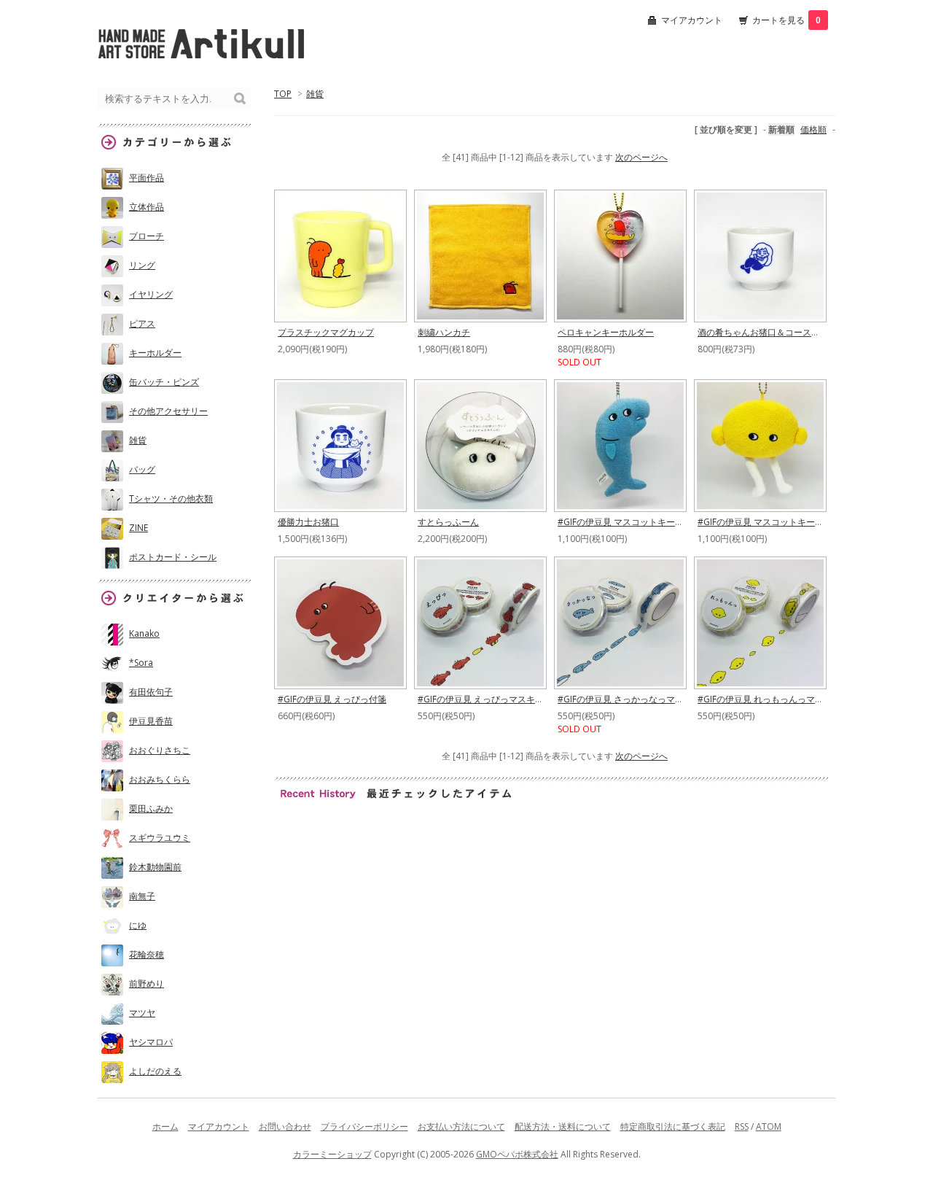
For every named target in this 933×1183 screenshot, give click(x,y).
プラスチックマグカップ (326, 332)
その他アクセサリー (168, 411)
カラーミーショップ (332, 1154)
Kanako (144, 633)
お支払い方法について (461, 1126)
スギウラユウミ (159, 837)
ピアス (142, 323)
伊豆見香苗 (151, 721)
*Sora (141, 662)
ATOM (768, 1126)
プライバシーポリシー (364, 1126)
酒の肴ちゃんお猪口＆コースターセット (776, 332)
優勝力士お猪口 (308, 522)
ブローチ (146, 236)
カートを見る (786, 20)
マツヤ (142, 1012)
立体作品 (146, 207)
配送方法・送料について (563, 1126)
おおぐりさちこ (159, 750)
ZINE (138, 527)
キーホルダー (155, 352)
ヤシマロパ (151, 1042)
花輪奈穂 (146, 954)
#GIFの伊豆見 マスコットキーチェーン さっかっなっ (661, 522)
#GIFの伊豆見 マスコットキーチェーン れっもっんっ (801, 522)
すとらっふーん (448, 522)
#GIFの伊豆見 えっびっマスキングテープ (498, 699)
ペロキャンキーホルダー (606, 332)
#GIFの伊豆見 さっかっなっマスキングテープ (647, 699)
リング (142, 265)
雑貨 (315, 94)
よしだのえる (155, 1071)
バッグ (142, 469)
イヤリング (151, 294)
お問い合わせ (285, 1126)
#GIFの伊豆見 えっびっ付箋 (332, 699)
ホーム (165, 1126)
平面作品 (146, 177)
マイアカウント (691, 20)
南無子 (142, 896)
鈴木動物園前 (155, 867)
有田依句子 (151, 692)
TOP (283, 94)
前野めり (146, 983)
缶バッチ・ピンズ (164, 382)
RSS (742, 1126)
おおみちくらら (159, 779)
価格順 (813, 129)
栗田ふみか (151, 808)
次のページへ (641, 157)
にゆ (138, 925)
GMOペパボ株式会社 (517, 1154)
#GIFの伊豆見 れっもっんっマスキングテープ (787, 699)
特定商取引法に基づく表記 (672, 1126)
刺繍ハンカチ (444, 332)
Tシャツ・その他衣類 (171, 498)
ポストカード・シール (172, 557)
